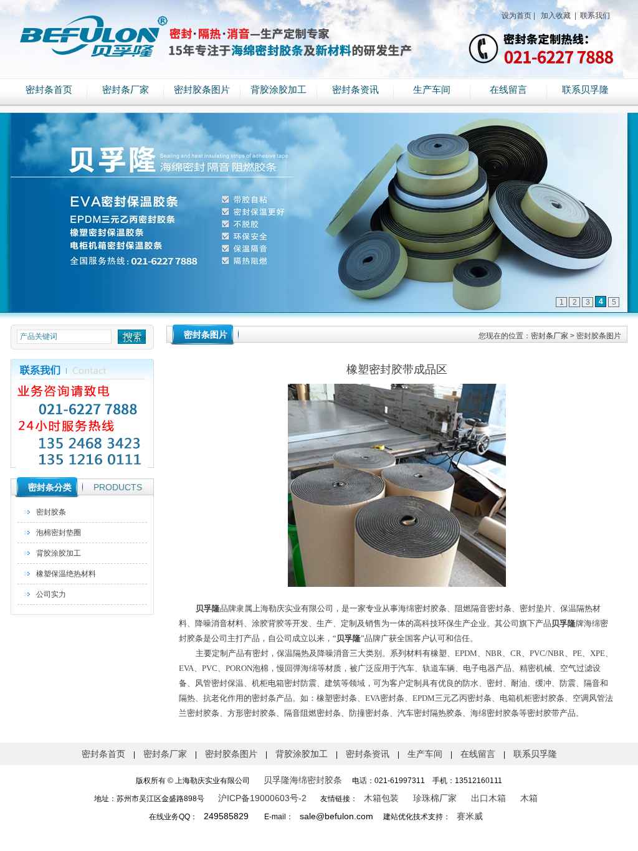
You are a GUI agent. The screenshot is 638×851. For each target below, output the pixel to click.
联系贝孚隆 (585, 90)
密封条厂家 (125, 90)
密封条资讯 (355, 90)
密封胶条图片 (202, 90)
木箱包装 (381, 798)
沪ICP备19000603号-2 (262, 798)
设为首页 (516, 15)
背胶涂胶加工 (278, 90)
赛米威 (470, 816)
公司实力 (51, 594)
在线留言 (508, 90)
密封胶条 (51, 512)
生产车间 (431, 90)
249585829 (226, 816)
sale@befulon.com (336, 816)
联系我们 (594, 15)
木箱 (529, 798)
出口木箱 (488, 798)
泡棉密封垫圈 (58, 532)
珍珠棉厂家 (435, 798)
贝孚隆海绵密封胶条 (303, 780)
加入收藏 (555, 15)
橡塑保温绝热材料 (66, 573)
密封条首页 (49, 90)
